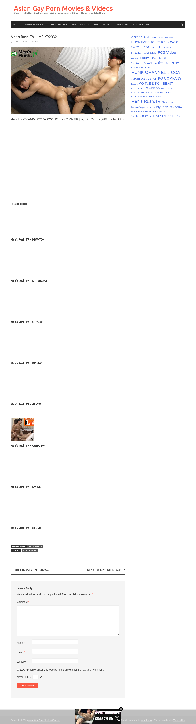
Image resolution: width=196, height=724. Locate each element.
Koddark (134, 84)
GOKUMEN (135, 67)
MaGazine (122, 24)
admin (35, 41)
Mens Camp (155, 96)
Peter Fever (137, 111)
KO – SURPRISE (139, 96)
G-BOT (162, 58)
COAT (136, 47)
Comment (23, 602)
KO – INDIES (166, 89)
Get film (174, 63)
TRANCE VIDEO (166, 116)
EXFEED (150, 52)
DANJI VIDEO (167, 47)
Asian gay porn (103, 24)
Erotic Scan (136, 53)
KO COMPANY (169, 78)
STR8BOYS (141, 116)
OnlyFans (161, 107)
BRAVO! (172, 42)
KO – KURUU (139, 92)
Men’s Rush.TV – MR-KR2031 (32, 570)
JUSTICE (151, 78)
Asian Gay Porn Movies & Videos (63, 8)
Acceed (136, 37)
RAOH (148, 112)
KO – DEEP (136, 88)
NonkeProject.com (141, 107)
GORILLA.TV (146, 67)
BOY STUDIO (158, 42)
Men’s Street (167, 102)
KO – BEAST (164, 83)
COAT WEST (151, 47)
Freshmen (135, 58)
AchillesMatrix (151, 37)
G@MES (161, 63)
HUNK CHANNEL (58, 24)
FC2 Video (167, 52)
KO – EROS (152, 88)
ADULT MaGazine (166, 37)
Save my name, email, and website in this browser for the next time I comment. (61, 669)
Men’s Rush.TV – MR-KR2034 (104, 570)
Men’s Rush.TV (80, 24)
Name (21, 642)
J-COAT (175, 72)
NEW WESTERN (141, 24)
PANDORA (175, 107)
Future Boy (148, 58)
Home (16, 24)
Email (21, 652)
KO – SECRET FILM (160, 92)
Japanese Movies (34, 24)
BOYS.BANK (140, 42)
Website (21, 661)
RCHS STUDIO (159, 112)
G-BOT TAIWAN (142, 63)
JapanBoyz (138, 78)
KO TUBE (146, 83)
